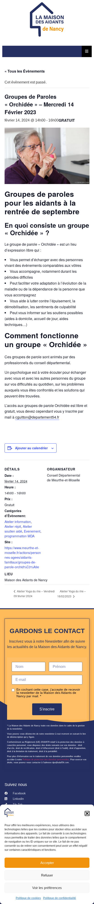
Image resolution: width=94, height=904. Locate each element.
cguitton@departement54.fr (37, 417)
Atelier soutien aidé (18, 528)
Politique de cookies (28, 898)
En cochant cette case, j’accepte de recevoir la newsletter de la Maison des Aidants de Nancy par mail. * (48, 693)
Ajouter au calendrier (31, 448)
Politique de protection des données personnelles (46, 759)
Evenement (32, 531)
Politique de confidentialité (59, 898)
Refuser (47, 875)
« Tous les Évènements (25, 71)
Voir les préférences (47, 888)
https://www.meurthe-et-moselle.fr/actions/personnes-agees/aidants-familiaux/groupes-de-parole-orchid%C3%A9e (23, 557)
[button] (87, 813)
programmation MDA (19, 536)
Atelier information (18, 521)
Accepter (47, 863)
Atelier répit (13, 526)
